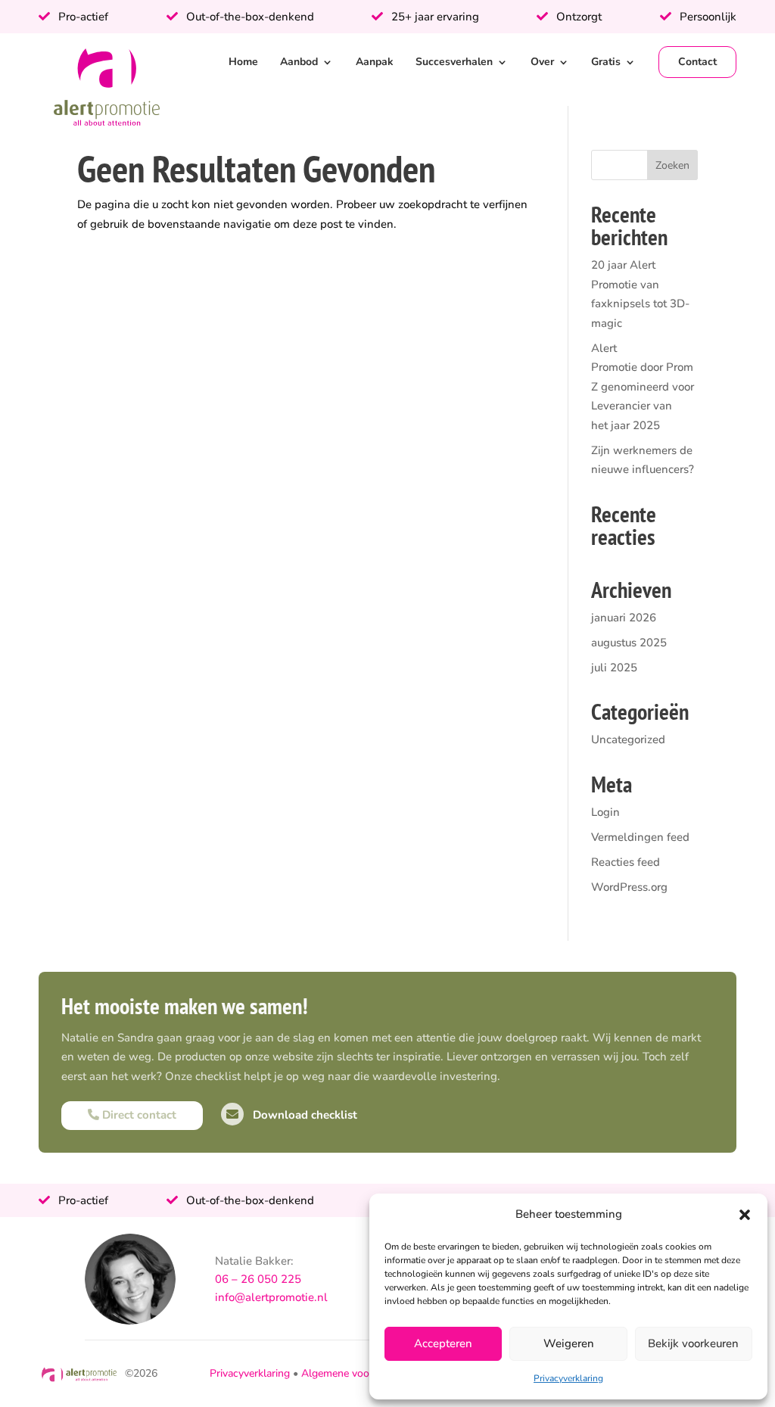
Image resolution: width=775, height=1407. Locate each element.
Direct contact (137, 1114)
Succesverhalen (454, 61)
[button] (744, 1214)
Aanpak (375, 61)
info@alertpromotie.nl (271, 1297)
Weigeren (568, 1343)
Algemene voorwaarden (357, 1373)
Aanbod (299, 61)
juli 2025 (614, 667)
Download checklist (303, 1114)
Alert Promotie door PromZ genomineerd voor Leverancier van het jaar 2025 (642, 387)
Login (605, 812)
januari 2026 (623, 617)
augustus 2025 (629, 642)
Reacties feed (625, 862)
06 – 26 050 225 (258, 1279)
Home (243, 61)
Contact (697, 61)
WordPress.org (629, 887)
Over (542, 61)
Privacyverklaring (568, 1378)
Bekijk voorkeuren (693, 1343)
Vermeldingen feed (640, 837)
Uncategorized (628, 739)
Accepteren (443, 1343)
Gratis (606, 61)
